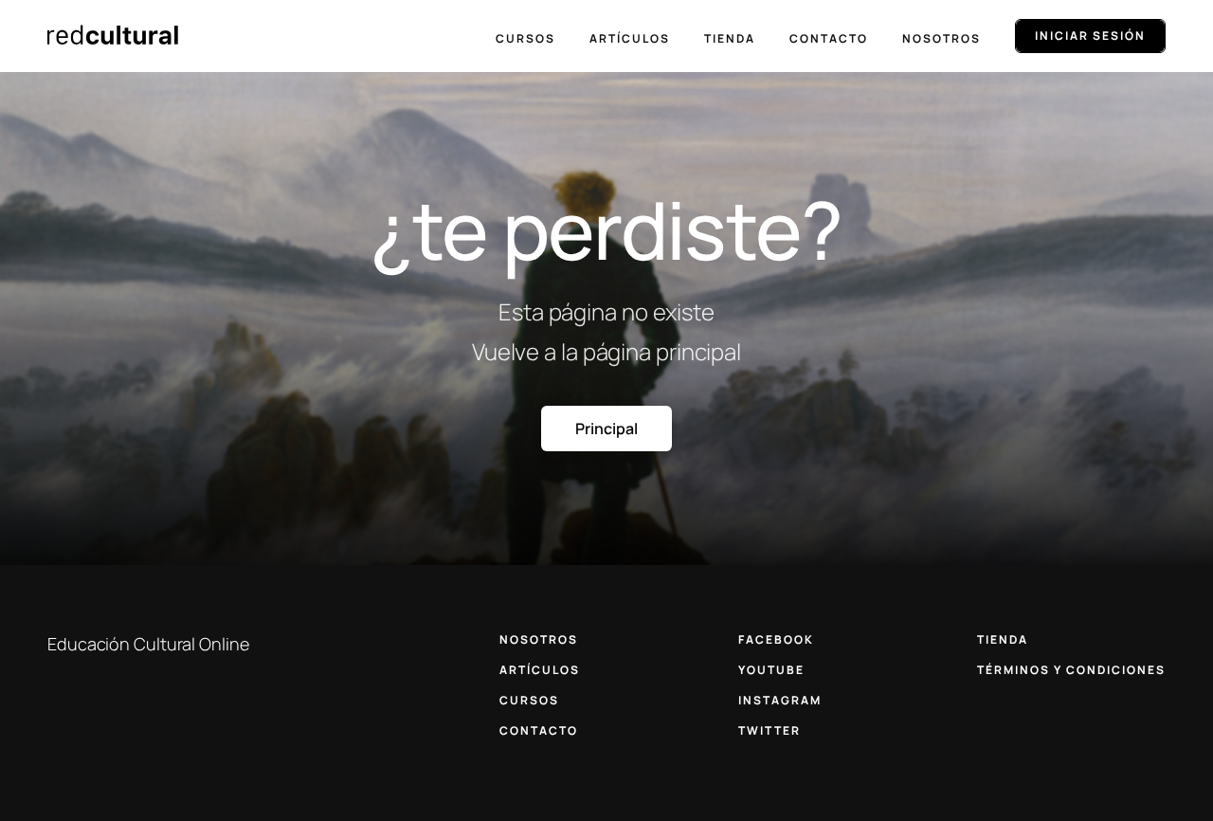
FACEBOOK (776, 639)
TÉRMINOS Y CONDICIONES (1071, 670)
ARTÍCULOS (539, 670)
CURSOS (529, 700)
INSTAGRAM (780, 700)
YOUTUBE (771, 670)
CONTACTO (538, 730)
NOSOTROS (538, 639)
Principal (606, 428)
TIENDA (1002, 639)
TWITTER (769, 730)
